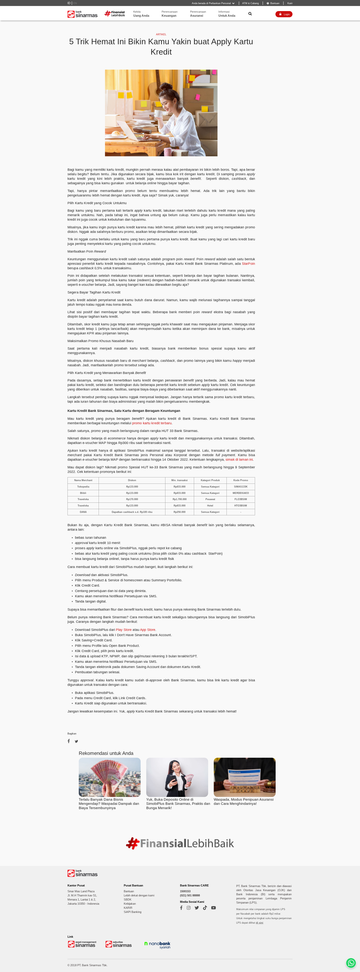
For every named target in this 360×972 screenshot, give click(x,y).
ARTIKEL (161, 34)
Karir (289, 3)
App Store (147, 630)
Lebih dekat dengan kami (139, 895)
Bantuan (273, 3)
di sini (259, 922)
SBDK (127, 899)
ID (69, 3)
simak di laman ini (239, 459)
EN (75, 3)
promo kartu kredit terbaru (152, 423)
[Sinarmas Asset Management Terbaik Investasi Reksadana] (83, 947)
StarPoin (248, 264)
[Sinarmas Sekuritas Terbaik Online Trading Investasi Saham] (120, 947)
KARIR (128, 907)
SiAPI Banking (132, 911)
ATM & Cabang (250, 3)
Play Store (124, 630)
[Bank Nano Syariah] (157, 949)
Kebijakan (130, 903)
